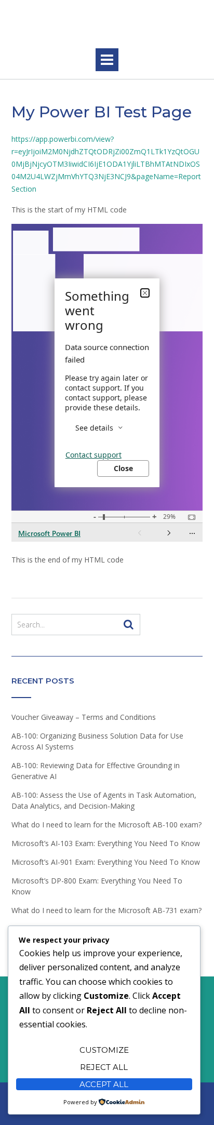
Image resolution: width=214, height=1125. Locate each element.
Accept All (103, 1084)
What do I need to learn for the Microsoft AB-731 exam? (106, 910)
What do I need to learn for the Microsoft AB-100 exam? (106, 824)
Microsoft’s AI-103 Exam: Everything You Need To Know (105, 843)
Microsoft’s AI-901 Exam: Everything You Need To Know (105, 862)
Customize (104, 1050)
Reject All (104, 1067)
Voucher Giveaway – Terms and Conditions (83, 717)
